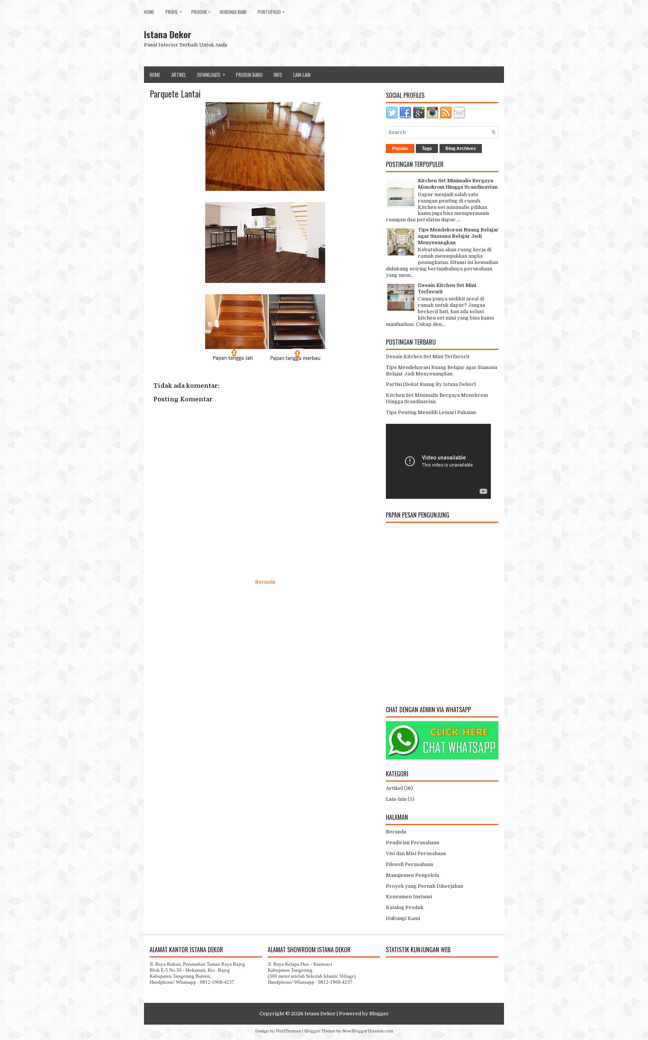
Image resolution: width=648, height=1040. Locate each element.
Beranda (265, 582)
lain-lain (301, 74)
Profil (173, 11)
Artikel (178, 74)
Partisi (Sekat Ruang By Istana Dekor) (431, 384)
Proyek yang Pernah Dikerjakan (424, 886)
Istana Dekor (167, 34)
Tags (427, 148)
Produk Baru (249, 74)
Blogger (379, 1013)
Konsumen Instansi (409, 896)
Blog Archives (461, 148)
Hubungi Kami (233, 12)
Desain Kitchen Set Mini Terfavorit (428, 356)
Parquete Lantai (175, 93)
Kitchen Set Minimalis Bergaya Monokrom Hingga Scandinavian (458, 184)
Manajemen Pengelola (412, 875)
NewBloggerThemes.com (367, 1031)
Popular (400, 148)
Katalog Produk (404, 907)
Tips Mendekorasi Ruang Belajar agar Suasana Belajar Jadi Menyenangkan (458, 236)
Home (149, 12)
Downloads (211, 74)
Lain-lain (396, 799)
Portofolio (271, 11)
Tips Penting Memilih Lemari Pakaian (431, 412)
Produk (200, 11)
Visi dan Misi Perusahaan (416, 853)
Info (278, 74)
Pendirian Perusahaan (412, 842)
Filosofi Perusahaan (409, 864)
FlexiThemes (288, 1031)
